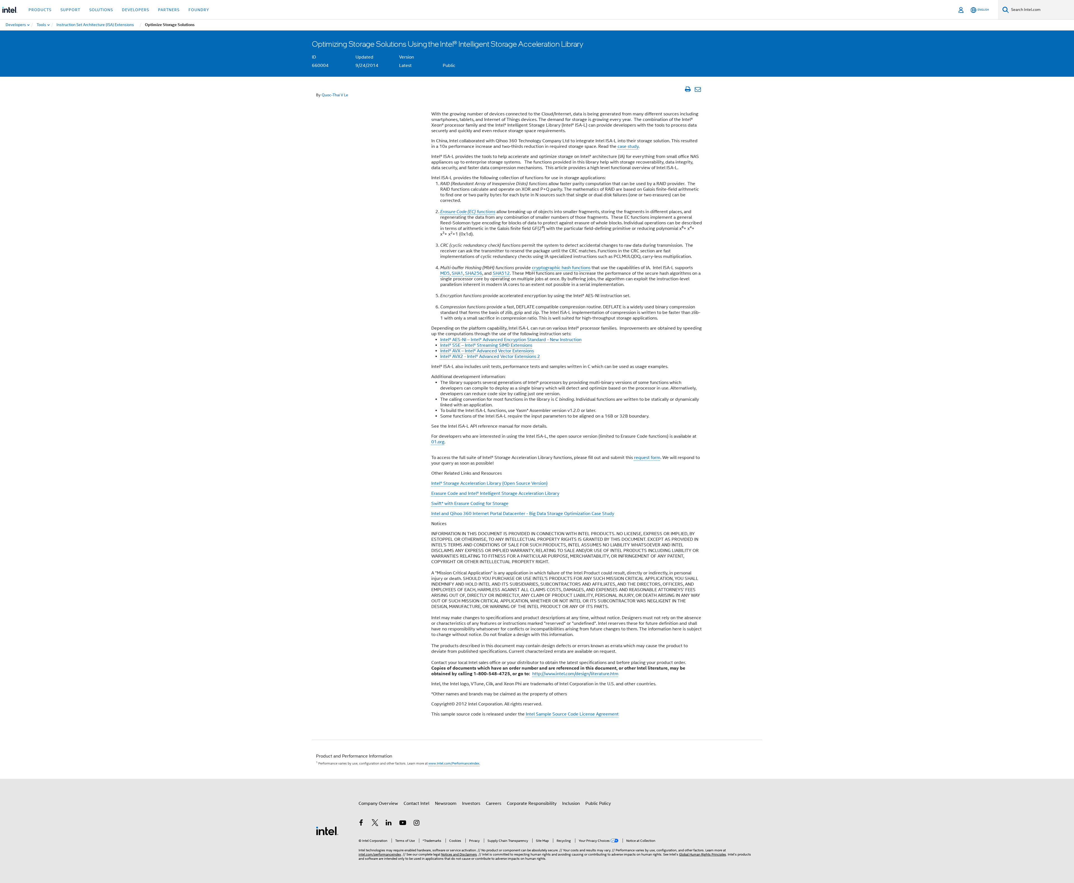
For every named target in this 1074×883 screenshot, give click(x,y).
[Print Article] (687, 89)
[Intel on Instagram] (416, 824)
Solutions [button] (101, 9)
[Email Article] (697, 89)
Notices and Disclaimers (459, 854)
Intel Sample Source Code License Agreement (572, 714)
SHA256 (473, 273)
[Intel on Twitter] (375, 824)
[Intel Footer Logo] (327, 830)
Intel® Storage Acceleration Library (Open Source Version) (489, 483)
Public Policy (598, 803)
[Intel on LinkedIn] (389, 824)
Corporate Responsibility (532, 803)
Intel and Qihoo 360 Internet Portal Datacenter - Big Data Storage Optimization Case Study (522, 513)
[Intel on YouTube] (403, 824)
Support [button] (70, 9)
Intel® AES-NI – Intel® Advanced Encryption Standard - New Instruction (510, 340)
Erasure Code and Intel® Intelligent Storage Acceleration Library (495, 493)
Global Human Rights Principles (702, 854)
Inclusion (571, 803)
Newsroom (445, 803)
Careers (493, 803)
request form (647, 457)
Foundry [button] (199, 9)
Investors (471, 803)
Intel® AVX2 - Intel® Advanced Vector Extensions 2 (490, 356)
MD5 (445, 273)
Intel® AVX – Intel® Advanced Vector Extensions (487, 351)
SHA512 (501, 273)
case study (628, 146)
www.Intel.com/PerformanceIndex (453, 763)
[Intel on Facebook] (361, 824)
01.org (437, 442)
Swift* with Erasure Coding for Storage (469, 503)
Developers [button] (135, 9)
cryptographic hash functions (561, 268)
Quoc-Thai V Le (335, 94)
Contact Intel (416, 803)
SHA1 (457, 273)
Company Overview (378, 803)
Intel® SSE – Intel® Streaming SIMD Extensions (486, 345)
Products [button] (40, 9)
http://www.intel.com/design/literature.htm (575, 674)
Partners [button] (169, 9)
